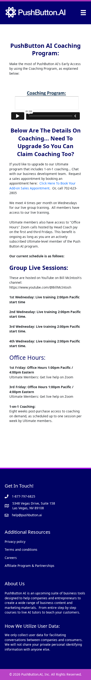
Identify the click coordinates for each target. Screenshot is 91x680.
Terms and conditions (21, 549)
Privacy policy (15, 541)
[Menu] (83, 12)
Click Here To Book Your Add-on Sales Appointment (42, 185)
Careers (11, 557)
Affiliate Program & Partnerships (29, 565)
